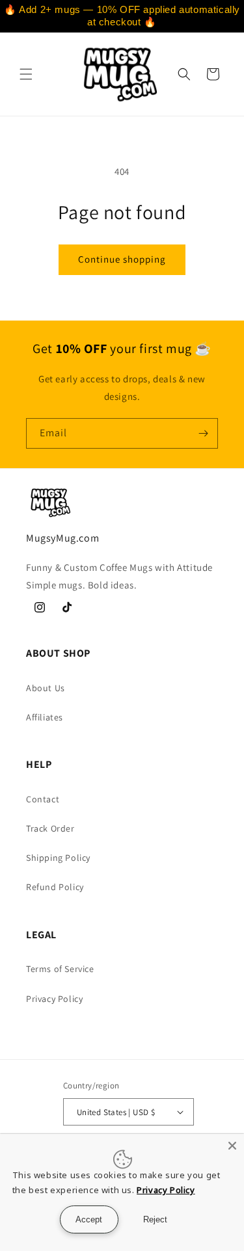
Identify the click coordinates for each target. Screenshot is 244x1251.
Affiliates (44, 717)
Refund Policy (55, 887)
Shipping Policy (58, 857)
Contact (42, 799)
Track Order (50, 828)
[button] (26, 74)
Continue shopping (122, 259)
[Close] (232, 1145)
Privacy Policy (54, 999)
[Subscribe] (203, 433)
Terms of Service (60, 969)
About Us (45, 688)
